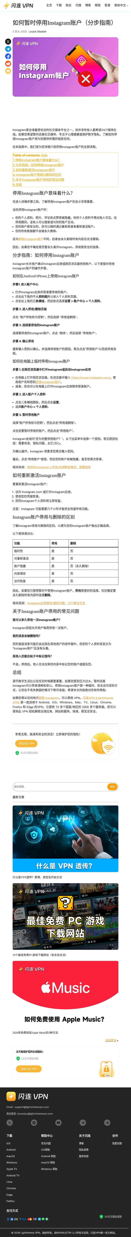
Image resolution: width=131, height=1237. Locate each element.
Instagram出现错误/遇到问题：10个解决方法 (56, 603)
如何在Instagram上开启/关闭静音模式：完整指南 (59, 467)
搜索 (112, 786)
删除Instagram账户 (30, 239)
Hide (44, 155)
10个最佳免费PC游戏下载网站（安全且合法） (40, 955)
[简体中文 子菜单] (127, 5)
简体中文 (120, 5)
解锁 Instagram (49, 698)
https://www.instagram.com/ (90, 377)
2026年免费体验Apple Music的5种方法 (35, 1032)
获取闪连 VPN (26, 743)
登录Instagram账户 (48, 382)
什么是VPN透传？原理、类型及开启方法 (37, 877)
